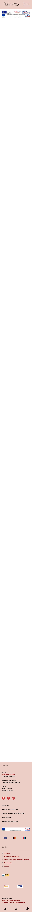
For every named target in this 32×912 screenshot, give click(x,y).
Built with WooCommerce (17, 902)
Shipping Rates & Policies (11, 856)
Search (16, 909)
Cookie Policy (8, 863)
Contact (6, 866)
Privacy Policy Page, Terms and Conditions (16, 859)
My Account (5, 909)
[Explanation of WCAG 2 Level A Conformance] (16, 875)
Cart (24, 908)
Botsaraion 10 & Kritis (8, 774)
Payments (7, 853)
